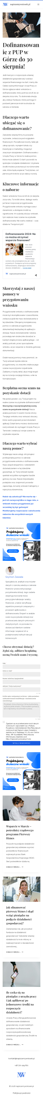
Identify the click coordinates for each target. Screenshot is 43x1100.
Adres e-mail (8, 671)
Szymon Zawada (14, 577)
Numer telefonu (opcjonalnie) (13, 678)
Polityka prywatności (21, 1093)
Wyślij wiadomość (21, 743)
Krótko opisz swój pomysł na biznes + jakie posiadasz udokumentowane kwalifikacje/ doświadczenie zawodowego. (21, 699)
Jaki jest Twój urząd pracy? (12, 686)
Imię (4, 663)
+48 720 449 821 (21, 1065)
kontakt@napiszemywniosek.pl (21, 1058)
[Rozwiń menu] (38, 4)
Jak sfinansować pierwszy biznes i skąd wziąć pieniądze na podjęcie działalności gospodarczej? (19, 915)
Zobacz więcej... (14, 867)
